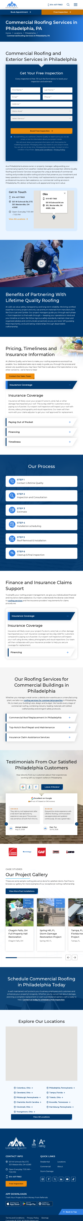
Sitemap (45, 1218)
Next (76, 824)
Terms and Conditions (44, 150)
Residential (45, 1162)
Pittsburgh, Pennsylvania (27, 1097)
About (60, 1167)
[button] (53, 217)
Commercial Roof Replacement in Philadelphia (35, 717)
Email (15, 97)
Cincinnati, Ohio (23, 1107)
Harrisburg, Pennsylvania (60, 1107)
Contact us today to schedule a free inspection (43, 1000)
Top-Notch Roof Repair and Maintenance (32, 727)
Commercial (45, 1167)
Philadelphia (30, 33)
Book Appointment (19, 12)
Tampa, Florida (56, 1093)
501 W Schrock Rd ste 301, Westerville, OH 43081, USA (55, 205)
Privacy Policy (59, 150)
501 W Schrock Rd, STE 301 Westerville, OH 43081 (22, 204)
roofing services (15, 601)
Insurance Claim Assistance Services (29, 737)
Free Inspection (61, 12)
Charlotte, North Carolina (28, 1102)
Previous (6, 824)
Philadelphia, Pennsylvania (61, 1088)
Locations (18, 33)
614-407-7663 (18, 197)
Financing (14, 432)
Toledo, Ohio (55, 1097)
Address (16, 104)
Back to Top (71, 1212)
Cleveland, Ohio (23, 1093)
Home (8, 33)
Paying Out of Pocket (20, 422)
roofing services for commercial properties (43, 700)
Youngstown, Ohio (25, 1112)
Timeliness (14, 442)
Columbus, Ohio (24, 1088)
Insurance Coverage (21, 385)
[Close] (64, 193)
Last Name (49, 90)
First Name (17, 90)
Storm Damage (46, 1171)
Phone (47, 97)
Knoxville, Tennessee (58, 1102)
